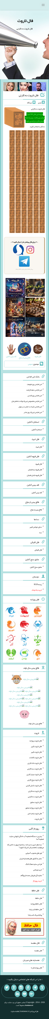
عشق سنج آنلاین (36, 567)
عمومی (30, 364)
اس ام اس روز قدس (34, 395)
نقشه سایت (15, 1011)
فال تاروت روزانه (36, 741)
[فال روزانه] (15, 288)
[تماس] (14, 988)
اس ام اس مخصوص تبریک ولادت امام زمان (26, 401)
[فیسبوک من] (28, 988)
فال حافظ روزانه (36, 904)
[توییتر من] (7, 988)
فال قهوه (39, 464)
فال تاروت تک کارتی (34, 763)
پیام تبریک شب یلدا (35, 915)
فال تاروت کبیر (36, 746)
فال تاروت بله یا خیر (34, 813)
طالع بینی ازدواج (36, 510)
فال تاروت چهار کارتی (34, 774)
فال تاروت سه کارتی (34, 769)
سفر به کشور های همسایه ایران (30, 858)
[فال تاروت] (35, 288)
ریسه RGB (38, 584)
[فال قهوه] (35, 308)
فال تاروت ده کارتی (28, 95)
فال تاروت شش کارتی (34, 785)
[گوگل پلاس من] (31, 994)
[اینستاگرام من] (21, 988)
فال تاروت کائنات (35, 757)
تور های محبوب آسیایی (34, 853)
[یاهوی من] (42, 988)
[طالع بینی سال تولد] (24, 697)
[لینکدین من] (17, 994)
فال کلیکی (38, 550)
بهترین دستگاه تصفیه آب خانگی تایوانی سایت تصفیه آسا (26, 837)
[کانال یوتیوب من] (24, 994)
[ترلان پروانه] (25, 87)
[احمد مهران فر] (39, 87)
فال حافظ (38, 898)
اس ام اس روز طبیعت (34, 384)
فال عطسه (38, 950)
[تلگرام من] (35, 988)
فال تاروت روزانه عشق (33, 808)
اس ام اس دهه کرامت (34, 390)
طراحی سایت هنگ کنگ (33, 864)
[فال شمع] (15, 308)
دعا (40, 532)
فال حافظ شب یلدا (35, 909)
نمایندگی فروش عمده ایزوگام (31, 875)
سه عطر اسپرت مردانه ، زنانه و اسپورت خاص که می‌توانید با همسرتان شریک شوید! (25, 846)
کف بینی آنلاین (37, 492)
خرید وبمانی (37, 870)
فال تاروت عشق (36, 802)
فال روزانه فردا (36, 968)
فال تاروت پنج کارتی (34, 780)
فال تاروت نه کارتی (35, 791)
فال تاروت (25, 20)
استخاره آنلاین (37, 429)
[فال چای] (35, 327)
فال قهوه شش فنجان (34, 475)
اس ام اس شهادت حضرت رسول (30, 407)
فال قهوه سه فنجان (35, 469)
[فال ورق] (15, 327)
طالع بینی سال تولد (35, 723)
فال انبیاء (38, 447)
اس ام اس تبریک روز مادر (33, 412)
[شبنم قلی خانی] (10, 87)
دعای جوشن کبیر (36, 527)
